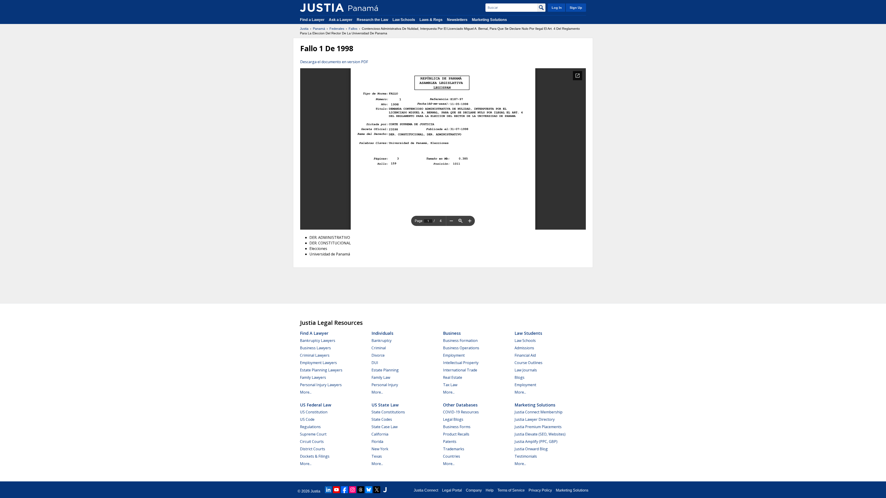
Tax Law (450, 384)
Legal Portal (452, 490)
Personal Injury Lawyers (321, 384)
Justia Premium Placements (538, 426)
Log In (557, 7)
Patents (449, 441)
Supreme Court (313, 434)
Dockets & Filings (314, 456)
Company (474, 490)
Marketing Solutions (489, 20)
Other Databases (460, 405)
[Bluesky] (368, 489)
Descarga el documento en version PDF (334, 61)
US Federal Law (315, 405)
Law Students (528, 333)
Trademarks (453, 448)
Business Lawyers (315, 347)
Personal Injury (384, 384)
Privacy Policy (540, 490)
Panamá (319, 28)
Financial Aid (525, 355)
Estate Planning (385, 370)
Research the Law (372, 20)
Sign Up (576, 7)
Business (452, 333)
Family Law (380, 377)
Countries (451, 456)
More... (305, 392)
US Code (307, 419)
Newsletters (457, 20)
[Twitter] (376, 489)
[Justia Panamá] (322, 7)
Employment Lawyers (318, 362)
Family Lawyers (313, 377)
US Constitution (313, 412)
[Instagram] (352, 489)
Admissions (524, 347)
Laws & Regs (431, 20)
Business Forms (456, 426)
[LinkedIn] (328, 489)
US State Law (385, 405)
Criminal (378, 347)
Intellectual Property (461, 362)
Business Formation (460, 340)
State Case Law (384, 426)
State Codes (381, 419)
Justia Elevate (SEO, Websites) (540, 434)
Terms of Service (511, 490)
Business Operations (461, 347)
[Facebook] (344, 489)
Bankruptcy (381, 340)
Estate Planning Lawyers (321, 370)
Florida (377, 441)
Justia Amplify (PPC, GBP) (536, 441)
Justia (304, 28)
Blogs (519, 377)
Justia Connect (426, 490)
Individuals (382, 333)
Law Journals (526, 370)
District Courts (312, 448)
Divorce (378, 355)
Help (490, 490)
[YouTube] (336, 489)
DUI (374, 362)
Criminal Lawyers (314, 355)
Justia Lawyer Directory (535, 419)
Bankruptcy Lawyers (317, 340)
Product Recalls (456, 434)
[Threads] (360, 489)
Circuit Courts (312, 441)
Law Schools (403, 20)
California (379, 434)
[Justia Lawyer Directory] (384, 489)
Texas (376, 456)
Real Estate (452, 377)
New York (379, 448)
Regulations (310, 426)
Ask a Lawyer (341, 20)
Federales (336, 28)
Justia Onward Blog (531, 448)
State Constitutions (388, 412)
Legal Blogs (453, 419)
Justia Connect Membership (539, 412)
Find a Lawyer (312, 20)
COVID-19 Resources (461, 412)
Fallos (353, 28)
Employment (454, 355)
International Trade (460, 370)
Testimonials (526, 456)
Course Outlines (528, 362)
